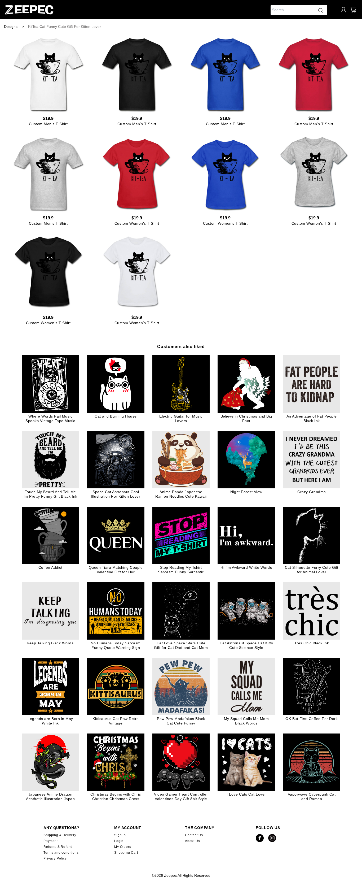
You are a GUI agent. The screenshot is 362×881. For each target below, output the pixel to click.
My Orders (122, 847)
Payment (50, 841)
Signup (120, 835)
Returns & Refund (58, 847)
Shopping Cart (126, 852)
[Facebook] (260, 841)
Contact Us (194, 835)
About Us (192, 841)
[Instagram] (272, 841)
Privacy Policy (55, 858)
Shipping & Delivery (59, 835)
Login (118, 841)
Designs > (14, 26)
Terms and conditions (60, 852)
